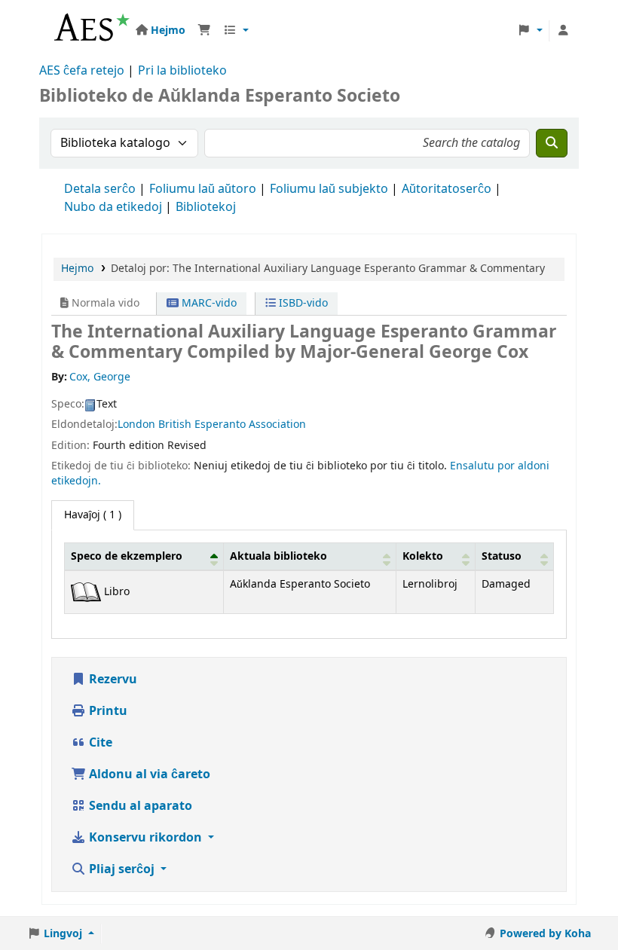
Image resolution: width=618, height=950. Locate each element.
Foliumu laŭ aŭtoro (202, 189)
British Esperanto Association (232, 424)
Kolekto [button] (422, 556)
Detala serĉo (100, 189)
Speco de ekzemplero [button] (126, 556)
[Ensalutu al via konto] (563, 31)
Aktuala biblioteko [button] (278, 556)
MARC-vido (208, 303)
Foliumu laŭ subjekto (329, 189)
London (136, 424)
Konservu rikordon (145, 838)
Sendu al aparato (139, 806)
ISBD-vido (302, 303)
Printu (106, 711)
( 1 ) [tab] (92, 515)
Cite (99, 743)
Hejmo (77, 268)
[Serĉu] (552, 143)
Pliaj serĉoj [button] (122, 869)
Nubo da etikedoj (113, 207)
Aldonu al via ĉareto (148, 774)
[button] (204, 31)
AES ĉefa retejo (81, 71)
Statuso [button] (502, 556)
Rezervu (111, 679)
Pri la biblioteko (182, 71)
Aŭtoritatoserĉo (446, 189)
